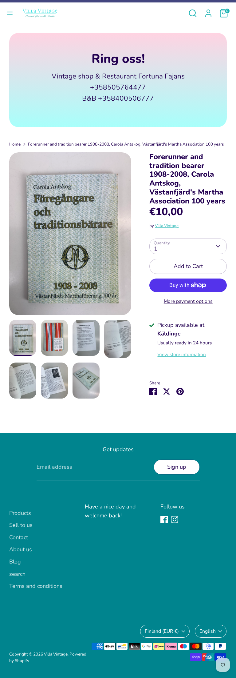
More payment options (188, 301)
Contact (18, 537)
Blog (15, 561)
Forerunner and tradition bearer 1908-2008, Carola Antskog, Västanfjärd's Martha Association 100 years (126, 144)
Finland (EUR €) (162, 631)
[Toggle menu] (10, 13)
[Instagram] (174, 519)
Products (20, 513)
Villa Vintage (167, 226)
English (207, 631)
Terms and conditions (35, 586)
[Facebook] (164, 519)
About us (20, 549)
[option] (70, 236)
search (17, 574)
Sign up (176, 467)
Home (15, 144)
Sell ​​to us (21, 525)
